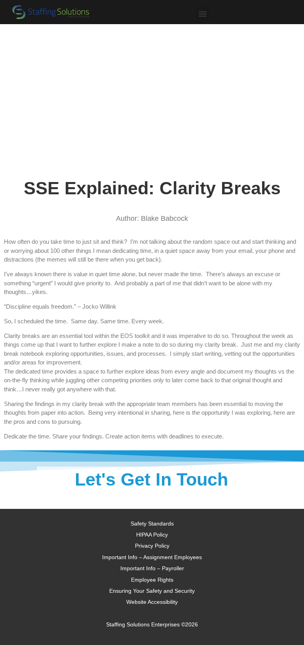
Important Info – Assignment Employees (152, 557)
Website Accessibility (152, 602)
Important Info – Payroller (152, 568)
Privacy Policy (152, 546)
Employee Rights (152, 580)
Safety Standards (152, 523)
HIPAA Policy (152, 534)
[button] (202, 13)
